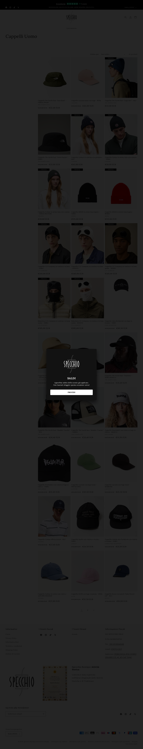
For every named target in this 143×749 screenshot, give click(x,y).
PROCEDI (71, 392)
